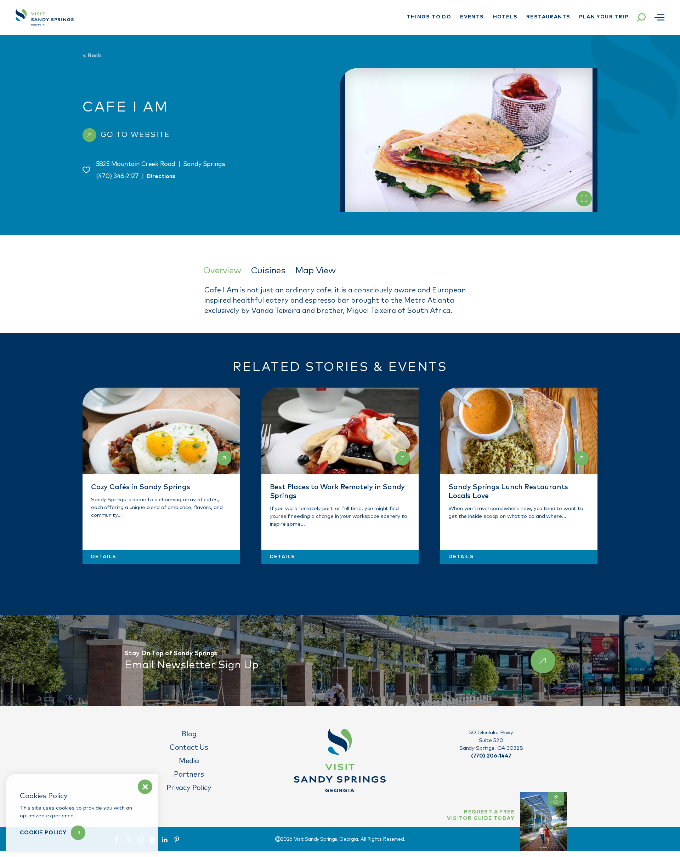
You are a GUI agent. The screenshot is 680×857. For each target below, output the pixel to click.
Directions (161, 176)
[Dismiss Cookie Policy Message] (145, 786)
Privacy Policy (188, 788)
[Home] (45, 17)
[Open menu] (659, 17)
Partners (189, 774)
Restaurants (548, 17)
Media (189, 761)
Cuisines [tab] (268, 270)
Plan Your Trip (603, 17)
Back (92, 55)
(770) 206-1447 (491, 756)
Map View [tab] (315, 270)
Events (472, 17)
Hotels (505, 17)
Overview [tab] (222, 270)
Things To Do (429, 17)
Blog (188, 734)
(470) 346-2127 (117, 176)
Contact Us (189, 747)
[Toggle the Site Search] (641, 17)
